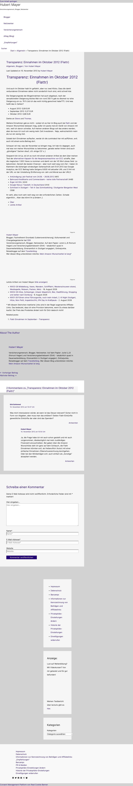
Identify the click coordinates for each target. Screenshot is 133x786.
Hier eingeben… (13, 502)
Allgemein (10, 66)
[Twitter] (16, 778)
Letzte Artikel (16, 205)
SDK (29, 240)
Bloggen (19, 66)
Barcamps (55, 595)
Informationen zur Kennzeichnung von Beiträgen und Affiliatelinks (44, 757)
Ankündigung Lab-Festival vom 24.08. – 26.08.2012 (32, 177)
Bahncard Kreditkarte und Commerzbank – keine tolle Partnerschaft (39, 179)
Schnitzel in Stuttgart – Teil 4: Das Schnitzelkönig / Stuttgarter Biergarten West (44, 188)
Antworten (73, 423)
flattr (68, 123)
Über (12, 202)
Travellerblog (31, 251)
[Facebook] (18, 778)
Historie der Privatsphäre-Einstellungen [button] (56, 628)
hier (48, 709)
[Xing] (24, 778)
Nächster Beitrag (8, 375)
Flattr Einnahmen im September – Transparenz (29, 319)
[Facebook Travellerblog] (26, 778)
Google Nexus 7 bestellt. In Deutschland (27, 185)
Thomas (27, 118)
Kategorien (51, 730)
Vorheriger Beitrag (9, 373)
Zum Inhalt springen (8, 1)
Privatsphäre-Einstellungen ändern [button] (56, 617)
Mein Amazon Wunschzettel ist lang (55, 254)
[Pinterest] (21, 778)
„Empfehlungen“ (23, 760)
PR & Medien (21, 765)
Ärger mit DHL (16, 182)
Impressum (55, 586)
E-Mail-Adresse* (13, 539)
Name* (9, 531)
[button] (3, 48)
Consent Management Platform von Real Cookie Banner (24, 785)
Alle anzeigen (41, 282)
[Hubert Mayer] (17, 230)
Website (9, 548)
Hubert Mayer (10, 5)
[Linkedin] (13, 778)
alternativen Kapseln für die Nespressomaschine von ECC (38, 158)
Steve (17, 118)
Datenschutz (56, 591)
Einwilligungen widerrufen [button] (27, 773)
